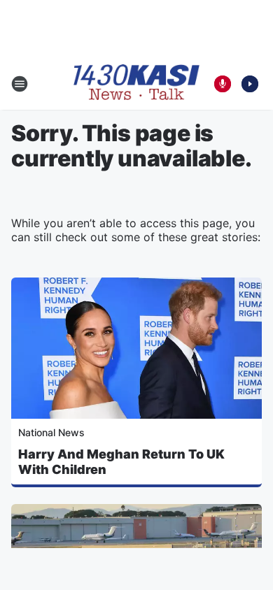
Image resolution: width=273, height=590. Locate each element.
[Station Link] (137, 83)
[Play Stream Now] (249, 83)
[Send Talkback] (222, 83)
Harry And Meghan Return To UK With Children (121, 462)
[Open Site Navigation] (19, 83)
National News (51, 432)
